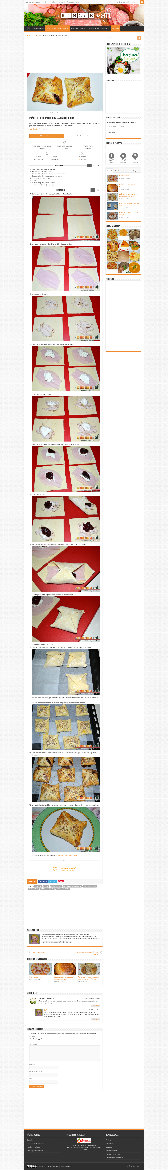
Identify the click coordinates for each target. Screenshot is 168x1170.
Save (61, 881)
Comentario (33, 1044)
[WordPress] (128, 2)
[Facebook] (119, 2)
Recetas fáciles (51, 28)
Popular (117, 171)
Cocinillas (30, 1140)
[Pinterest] (124, 2)
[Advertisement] (65, 55)
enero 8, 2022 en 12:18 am (92, 998)
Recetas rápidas (63, 28)
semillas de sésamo (63, 889)
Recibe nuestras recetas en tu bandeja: (121, 123)
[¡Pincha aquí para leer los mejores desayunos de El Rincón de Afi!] (123, 60)
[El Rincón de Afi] (84, 15)
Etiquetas (136, 171)
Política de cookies (112, 1150)
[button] (30, 129)
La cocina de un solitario (35, 1143)
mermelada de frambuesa (72, 886)
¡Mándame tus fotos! (58, 2)
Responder (96, 1005)
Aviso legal (109, 1143)
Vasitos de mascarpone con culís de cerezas (87, 952)
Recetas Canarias (38, 28)
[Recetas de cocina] (84, 1140)
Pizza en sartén (35, 977)
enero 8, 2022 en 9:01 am (92, 1010)
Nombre (32, 1064)
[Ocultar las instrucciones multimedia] (97, 190)
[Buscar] (142, 2)
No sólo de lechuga (33, 1147)
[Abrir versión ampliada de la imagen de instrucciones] (66, 218)
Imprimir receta (48, 136)
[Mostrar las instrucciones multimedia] (93, 190)
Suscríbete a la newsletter (114, 1158)
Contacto (109, 1147)
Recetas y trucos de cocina (35, 1150)
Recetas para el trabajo (78, 28)
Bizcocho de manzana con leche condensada (64, 978)
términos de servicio (95, 1147)
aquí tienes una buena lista (67, 855)
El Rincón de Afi (42, 1166)
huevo (46, 886)
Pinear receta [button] (84, 136)
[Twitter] (122, 2)
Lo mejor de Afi (94, 28)
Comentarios (127, 171)
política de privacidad (79, 1147)
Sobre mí (46, 2)
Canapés (37, 35)
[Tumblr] (126, 2)
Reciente (109, 171)
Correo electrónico (36, 1071)
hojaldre (38, 886)
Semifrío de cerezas (38, 952)
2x (94, 165)
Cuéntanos (64, 870)
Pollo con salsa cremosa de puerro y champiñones (88, 978)
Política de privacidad (113, 1154)
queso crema (33, 889)
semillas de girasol (47, 889)
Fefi (45, 1010)
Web (30, 1078)
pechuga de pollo (90, 886)
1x (89, 165)
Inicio (28, 28)
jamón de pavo (56, 886)
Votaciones (33, 1036)
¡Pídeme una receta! (73, 2)
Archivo (108, 1140)
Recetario (115, 28)
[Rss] (117, 2)
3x (98, 165)
